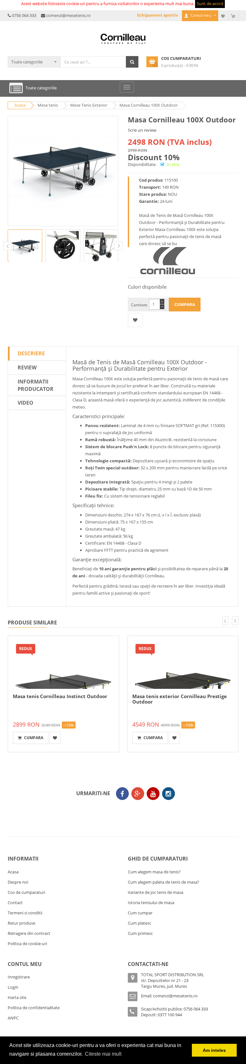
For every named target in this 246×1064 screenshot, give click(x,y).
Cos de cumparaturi (26, 892)
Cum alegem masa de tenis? (154, 872)
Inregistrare (19, 977)
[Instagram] (168, 793)
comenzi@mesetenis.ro (68, 15)
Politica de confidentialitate (34, 1007)
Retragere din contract (29, 933)
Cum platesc (139, 923)
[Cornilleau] (168, 260)
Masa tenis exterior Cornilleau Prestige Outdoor (179, 699)
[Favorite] (223, 15)
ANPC (13, 1018)
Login (13, 987)
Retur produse (21, 923)
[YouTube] (153, 793)
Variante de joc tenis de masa (155, 892)
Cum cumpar (140, 913)
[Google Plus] (137, 793)
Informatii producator (35, 385)
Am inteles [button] (214, 1050)
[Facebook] (122, 793)
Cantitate (139, 305)
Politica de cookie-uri (27, 943)
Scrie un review (142, 130)
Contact (15, 902)
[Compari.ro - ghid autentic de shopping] (121, 812)
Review (27, 367)
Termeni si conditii (25, 913)
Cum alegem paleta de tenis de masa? (163, 882)
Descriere (31, 353)
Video (25, 402)
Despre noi (18, 882)
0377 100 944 (170, 1015)
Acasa (13, 872)
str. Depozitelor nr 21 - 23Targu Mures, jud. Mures (164, 983)
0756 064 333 (24, 15)
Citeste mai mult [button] (103, 1054)
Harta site (17, 997)
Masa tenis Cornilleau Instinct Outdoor (60, 696)
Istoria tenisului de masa (151, 902)
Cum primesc (140, 933)
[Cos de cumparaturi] (233, 15)
